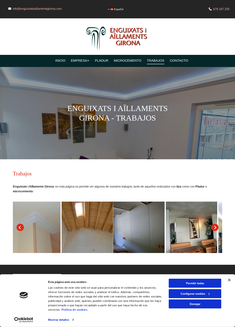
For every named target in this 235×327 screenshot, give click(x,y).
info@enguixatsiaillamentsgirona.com (37, 8)
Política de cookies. (75, 309)
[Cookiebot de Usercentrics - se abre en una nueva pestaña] (24, 320)
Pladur (101, 60)
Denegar (195, 304)
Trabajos (155, 60)
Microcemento (127, 60)
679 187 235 (221, 9)
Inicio (60, 60)
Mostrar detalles (58, 319)
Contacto (179, 60)
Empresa (79, 60)
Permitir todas (195, 283)
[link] (77, 61)
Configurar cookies (193, 293)
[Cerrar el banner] (229, 280)
